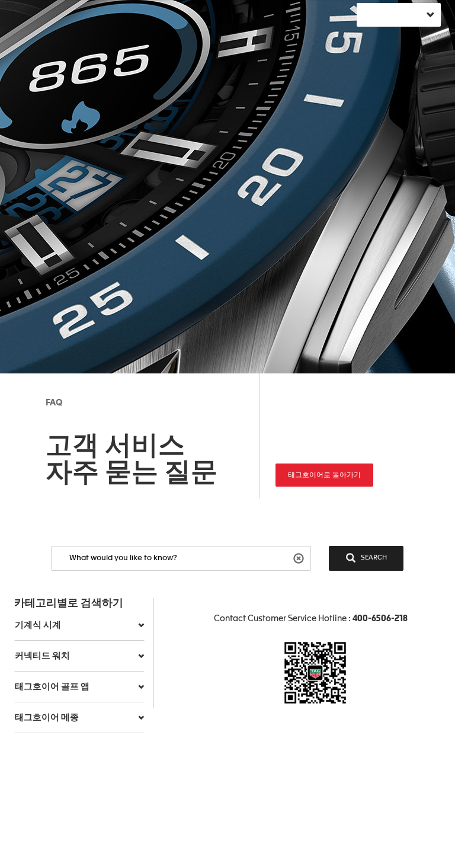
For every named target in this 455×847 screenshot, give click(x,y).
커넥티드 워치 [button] (42, 655)
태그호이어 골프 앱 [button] (52, 686)
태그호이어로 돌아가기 (324, 475)
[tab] (79, 625)
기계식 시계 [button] (38, 625)
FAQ (54, 403)
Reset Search (300, 557)
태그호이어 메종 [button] (47, 717)
